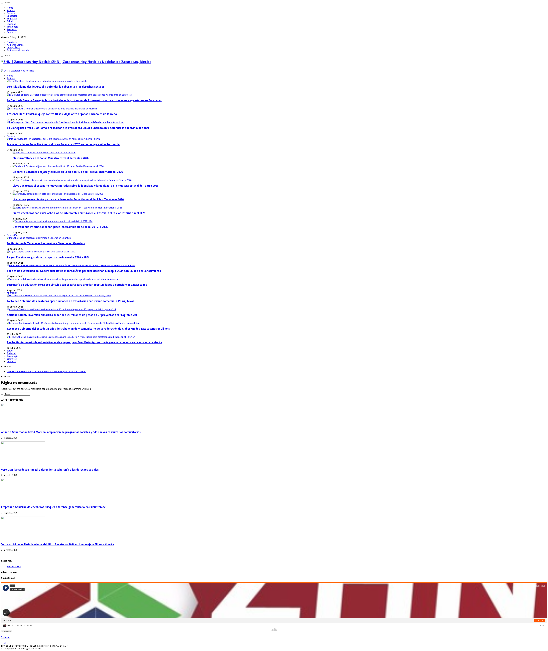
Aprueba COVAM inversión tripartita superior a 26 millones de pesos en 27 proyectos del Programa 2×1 (72, 315)
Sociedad (11, 24)
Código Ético (13, 47)
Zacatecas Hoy (14, 566)
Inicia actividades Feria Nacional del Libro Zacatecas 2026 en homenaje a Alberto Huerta (63, 144)
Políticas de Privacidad (18, 50)
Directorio (12, 42)
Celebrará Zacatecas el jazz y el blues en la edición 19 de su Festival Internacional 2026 (68, 171)
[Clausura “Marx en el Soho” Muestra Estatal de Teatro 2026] (44, 152)
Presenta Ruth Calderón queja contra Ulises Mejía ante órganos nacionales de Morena (62, 114)
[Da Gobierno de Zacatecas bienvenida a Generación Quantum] (39, 238)
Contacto (11, 32)
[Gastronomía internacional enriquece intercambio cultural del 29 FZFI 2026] (52, 221)
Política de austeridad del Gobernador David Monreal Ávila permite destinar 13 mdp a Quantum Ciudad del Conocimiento (84, 270)
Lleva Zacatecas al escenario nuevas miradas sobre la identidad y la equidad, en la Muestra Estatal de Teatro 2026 (85, 185)
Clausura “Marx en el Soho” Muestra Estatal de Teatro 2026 (50, 158)
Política (11, 10)
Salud (10, 21)
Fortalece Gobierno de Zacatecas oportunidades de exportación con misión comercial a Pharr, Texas (70, 301)
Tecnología (12, 26)
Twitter (5, 637)
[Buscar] (2, 3)
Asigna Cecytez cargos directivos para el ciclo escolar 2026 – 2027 (48, 257)
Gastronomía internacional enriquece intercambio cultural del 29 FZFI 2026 (60, 226)
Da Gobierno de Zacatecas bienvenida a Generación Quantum (46, 243)
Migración (12, 18)
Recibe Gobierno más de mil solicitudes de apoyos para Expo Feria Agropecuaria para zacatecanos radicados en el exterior (84, 342)
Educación (12, 16)
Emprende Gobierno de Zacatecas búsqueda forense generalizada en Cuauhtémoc (49, 371)
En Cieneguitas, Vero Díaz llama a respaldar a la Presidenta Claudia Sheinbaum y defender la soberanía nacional (78, 127)
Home (10, 7)
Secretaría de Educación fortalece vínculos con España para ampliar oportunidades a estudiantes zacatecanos (77, 284)
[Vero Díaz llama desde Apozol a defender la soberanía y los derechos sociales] (47, 81)
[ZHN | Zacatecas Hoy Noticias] (17, 70)
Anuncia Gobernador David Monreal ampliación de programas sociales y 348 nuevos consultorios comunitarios (71, 432)
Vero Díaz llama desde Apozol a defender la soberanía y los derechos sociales (55, 86)
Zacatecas (12, 29)
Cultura (11, 13)
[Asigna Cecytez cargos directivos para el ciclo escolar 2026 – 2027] (41, 251)
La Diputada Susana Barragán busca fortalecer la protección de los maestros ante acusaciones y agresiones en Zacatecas (84, 100)
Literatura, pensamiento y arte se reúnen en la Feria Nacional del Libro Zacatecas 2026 (68, 199)
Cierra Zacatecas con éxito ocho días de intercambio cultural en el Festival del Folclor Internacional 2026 (79, 213)
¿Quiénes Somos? (15, 45)
